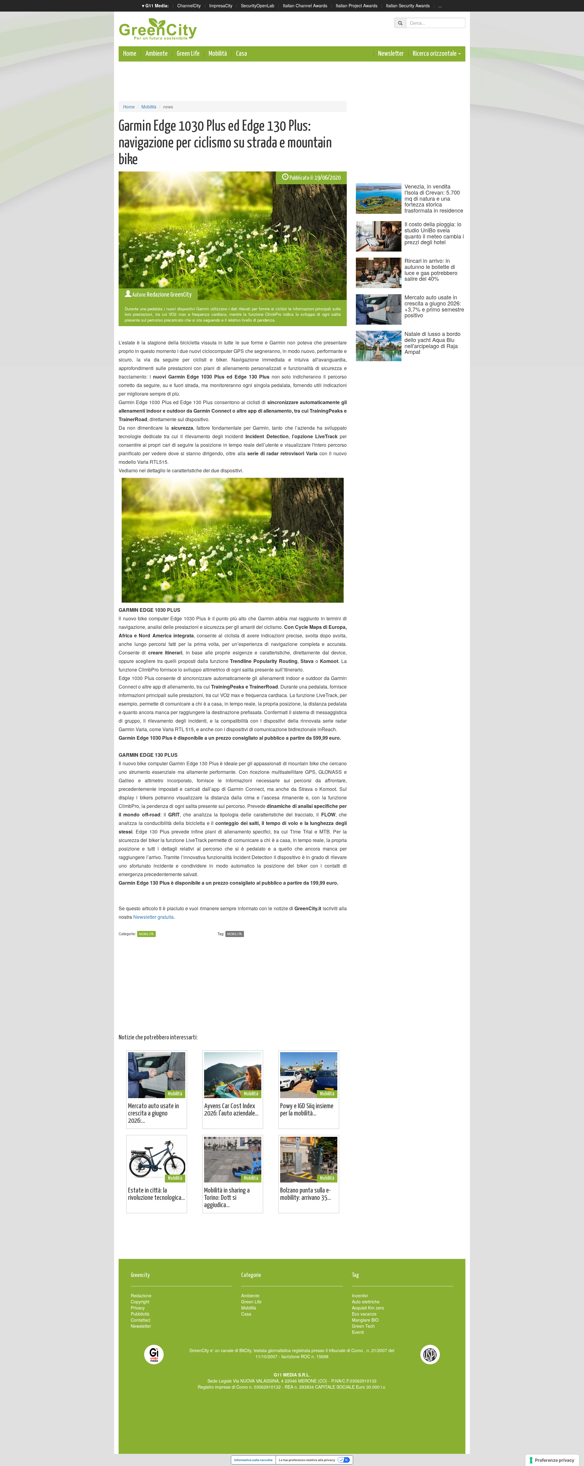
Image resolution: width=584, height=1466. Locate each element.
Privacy (138, 1308)
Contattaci (140, 1320)
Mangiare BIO (365, 1320)
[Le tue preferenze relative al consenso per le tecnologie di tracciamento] (552, 1460)
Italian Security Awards (408, 5)
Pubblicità (140, 1314)
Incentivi (360, 1295)
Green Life (188, 53)
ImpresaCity (220, 5)
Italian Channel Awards (305, 5)
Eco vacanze (364, 1314)
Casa (241, 53)
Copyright (140, 1302)
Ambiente (156, 53)
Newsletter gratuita (153, 916)
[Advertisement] (292, 1239)
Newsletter (391, 53)
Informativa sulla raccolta (253, 1460)
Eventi (358, 1332)
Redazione (141, 1295)
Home (129, 53)
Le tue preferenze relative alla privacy (307, 1460)
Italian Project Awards (356, 5)
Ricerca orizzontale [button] (435, 53)
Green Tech (363, 1326)
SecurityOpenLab (257, 5)
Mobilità (218, 53)
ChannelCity (189, 5)
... (440, 5)
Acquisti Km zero (368, 1308)
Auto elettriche (366, 1302)
